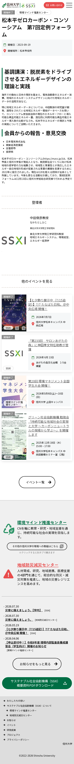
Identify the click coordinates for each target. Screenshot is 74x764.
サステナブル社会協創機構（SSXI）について (29, 705)
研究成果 (11, 730)
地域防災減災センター (21, 715)
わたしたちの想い (16, 700)
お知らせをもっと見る (35, 664)
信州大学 (67, 743)
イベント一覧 (35, 482)
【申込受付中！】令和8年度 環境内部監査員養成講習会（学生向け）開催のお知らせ (36, 644)
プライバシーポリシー (18, 739)
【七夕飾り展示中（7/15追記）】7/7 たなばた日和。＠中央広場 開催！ (37, 631)
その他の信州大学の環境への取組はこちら (35, 546)
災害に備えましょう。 (19, 620)
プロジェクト (13, 734)
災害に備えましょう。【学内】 (24, 610)
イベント (11, 725)
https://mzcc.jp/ (52, 158)
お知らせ (11, 720)
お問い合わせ (56, 5)
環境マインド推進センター (23, 710)
